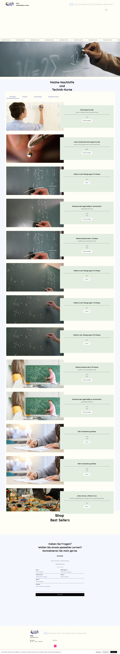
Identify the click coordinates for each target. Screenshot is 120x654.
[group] (60, 529)
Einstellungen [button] (98, 652)
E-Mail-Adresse (64, 569)
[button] (105, 10)
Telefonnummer (39, 574)
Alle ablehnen (106, 652)
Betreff (37, 579)
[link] (13, 96)
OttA (17, 3)
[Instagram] (55, 646)
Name (37, 569)
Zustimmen (114, 652)
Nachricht (38, 584)
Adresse (62, 574)
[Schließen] (118, 652)
